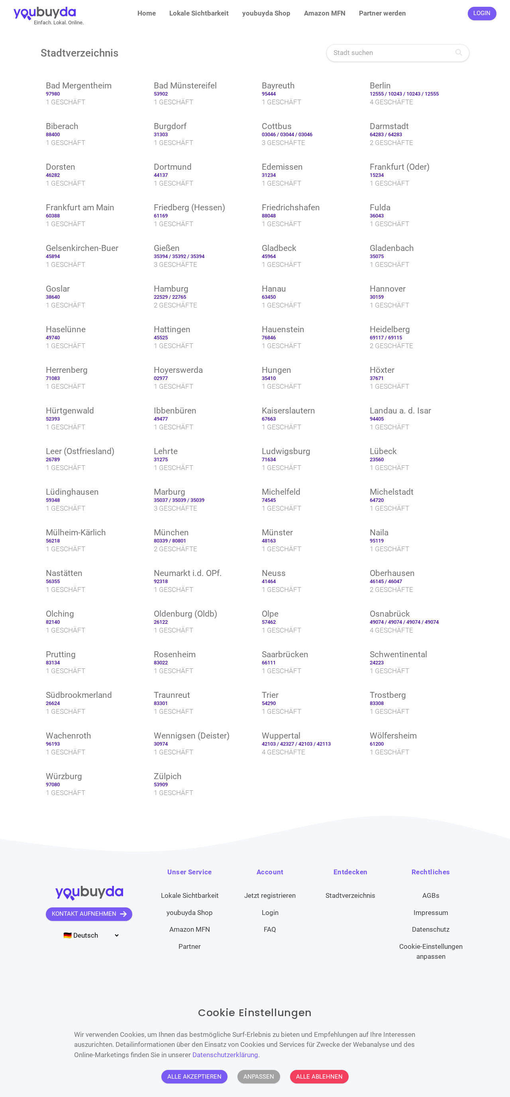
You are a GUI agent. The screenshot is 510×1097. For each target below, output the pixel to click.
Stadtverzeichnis (350, 895)
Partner (189, 946)
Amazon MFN (324, 13)
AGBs (430, 895)
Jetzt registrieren (270, 895)
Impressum (431, 913)
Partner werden (382, 13)
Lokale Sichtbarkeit (199, 13)
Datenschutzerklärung (225, 1054)
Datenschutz (430, 929)
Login (270, 913)
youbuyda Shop (266, 13)
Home (146, 13)
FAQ (270, 929)
